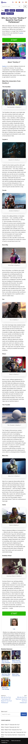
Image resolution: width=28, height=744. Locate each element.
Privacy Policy (5, 740)
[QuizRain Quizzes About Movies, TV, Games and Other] (3, 2)
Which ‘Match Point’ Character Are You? (11, 729)
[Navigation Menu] (25, 6)
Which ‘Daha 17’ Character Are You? (10, 724)
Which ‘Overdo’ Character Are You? (10, 727)
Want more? (4, 711)
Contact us (4, 742)
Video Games (10, 13)
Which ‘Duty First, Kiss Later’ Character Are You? (13, 732)
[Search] (19, 6)
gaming (21, 33)
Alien (6, 10)
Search (24, 714)
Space (3, 13)
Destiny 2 (4, 66)
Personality (20, 10)
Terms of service (15, 740)
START (14, 40)
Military (12, 10)
